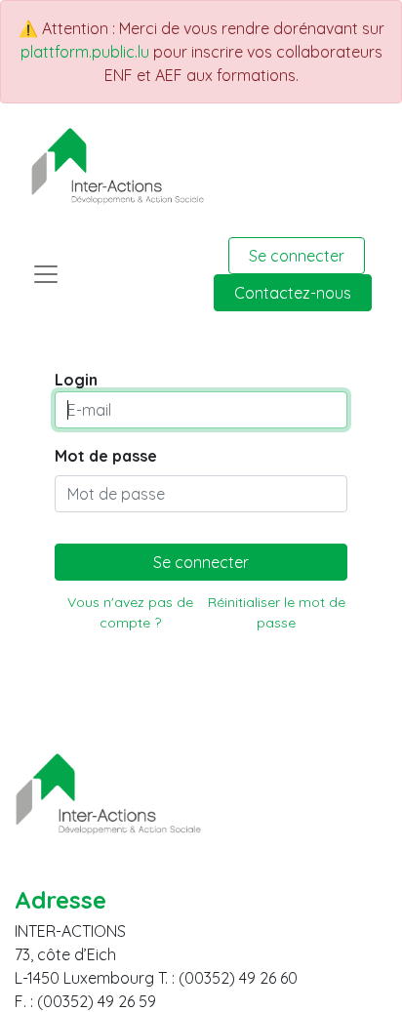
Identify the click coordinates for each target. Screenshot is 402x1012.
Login (76, 379)
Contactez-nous (292, 293)
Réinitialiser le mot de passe (276, 612)
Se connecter (296, 255)
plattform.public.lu (84, 51)
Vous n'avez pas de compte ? (130, 612)
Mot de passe (106, 456)
